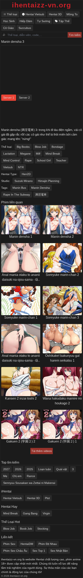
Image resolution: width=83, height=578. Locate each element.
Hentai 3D (33, 498)
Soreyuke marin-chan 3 (62, 317)
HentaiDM (27, 543)
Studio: (5, 180)
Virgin (46, 513)
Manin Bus (19, 187)
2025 (30, 469)
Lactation (9, 153)
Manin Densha (40, 187)
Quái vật (61, 469)
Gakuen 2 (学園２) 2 (20, 441)
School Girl (44, 160)
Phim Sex (9, 543)
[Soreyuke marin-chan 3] (62, 300)
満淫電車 (41, 194)
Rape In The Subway (16, 194)
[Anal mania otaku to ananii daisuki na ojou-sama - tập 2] (20, 257)
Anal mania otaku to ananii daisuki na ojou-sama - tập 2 (21, 277)
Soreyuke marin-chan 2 (62, 274)
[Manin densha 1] (20, 219)
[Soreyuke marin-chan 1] (20, 300)
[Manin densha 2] (62, 219)
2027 (6, 469)
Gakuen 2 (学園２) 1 (62, 441)
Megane (25, 153)
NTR (21, 167)
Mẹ (5, 476)
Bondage (57, 146)
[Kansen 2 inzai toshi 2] (20, 381)
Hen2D (26, 174)
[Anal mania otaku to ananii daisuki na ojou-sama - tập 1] (20, 338)
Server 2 (24, 97)
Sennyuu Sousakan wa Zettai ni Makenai (29, 482)
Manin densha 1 (20, 236)
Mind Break (53, 153)
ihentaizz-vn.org (41, 5)
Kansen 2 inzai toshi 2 (21, 398)
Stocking (42, 528)
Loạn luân (44, 469)
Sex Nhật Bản (59, 550)
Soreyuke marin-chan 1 (20, 317)
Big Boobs (23, 146)
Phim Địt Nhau (47, 543)
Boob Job (26, 528)
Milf (38, 153)
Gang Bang (30, 513)
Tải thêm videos (41, 451)
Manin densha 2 (62, 236)
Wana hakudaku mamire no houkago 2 (62, 401)
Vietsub (8, 167)
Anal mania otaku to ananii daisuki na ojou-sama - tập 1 (21, 358)
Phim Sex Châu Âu (15, 550)
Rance (31, 476)
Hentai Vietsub (12, 498)
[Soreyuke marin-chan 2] (62, 257)
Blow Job (40, 146)
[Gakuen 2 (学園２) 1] (62, 424)
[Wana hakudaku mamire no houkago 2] (62, 381)
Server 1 (8, 97)
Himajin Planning (48, 180)
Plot (47, 498)
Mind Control (11, 160)
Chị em (17, 476)
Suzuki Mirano (24, 180)
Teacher (61, 160)
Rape (28, 160)
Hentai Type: (9, 174)
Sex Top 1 (38, 550)
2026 (18, 469)
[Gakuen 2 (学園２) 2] (20, 424)
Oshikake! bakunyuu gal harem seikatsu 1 (62, 358)
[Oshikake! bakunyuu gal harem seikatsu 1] (62, 338)
